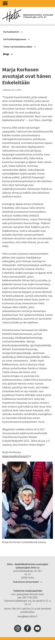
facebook (27, 628)
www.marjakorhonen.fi (15, 456)
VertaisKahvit (11, 31)
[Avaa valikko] (5, 3)
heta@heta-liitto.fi (27, 616)
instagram (17, 628)
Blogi (6, 54)
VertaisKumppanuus (14, 39)
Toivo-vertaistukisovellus (17, 46)
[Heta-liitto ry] (27, 15)
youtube (37, 628)
